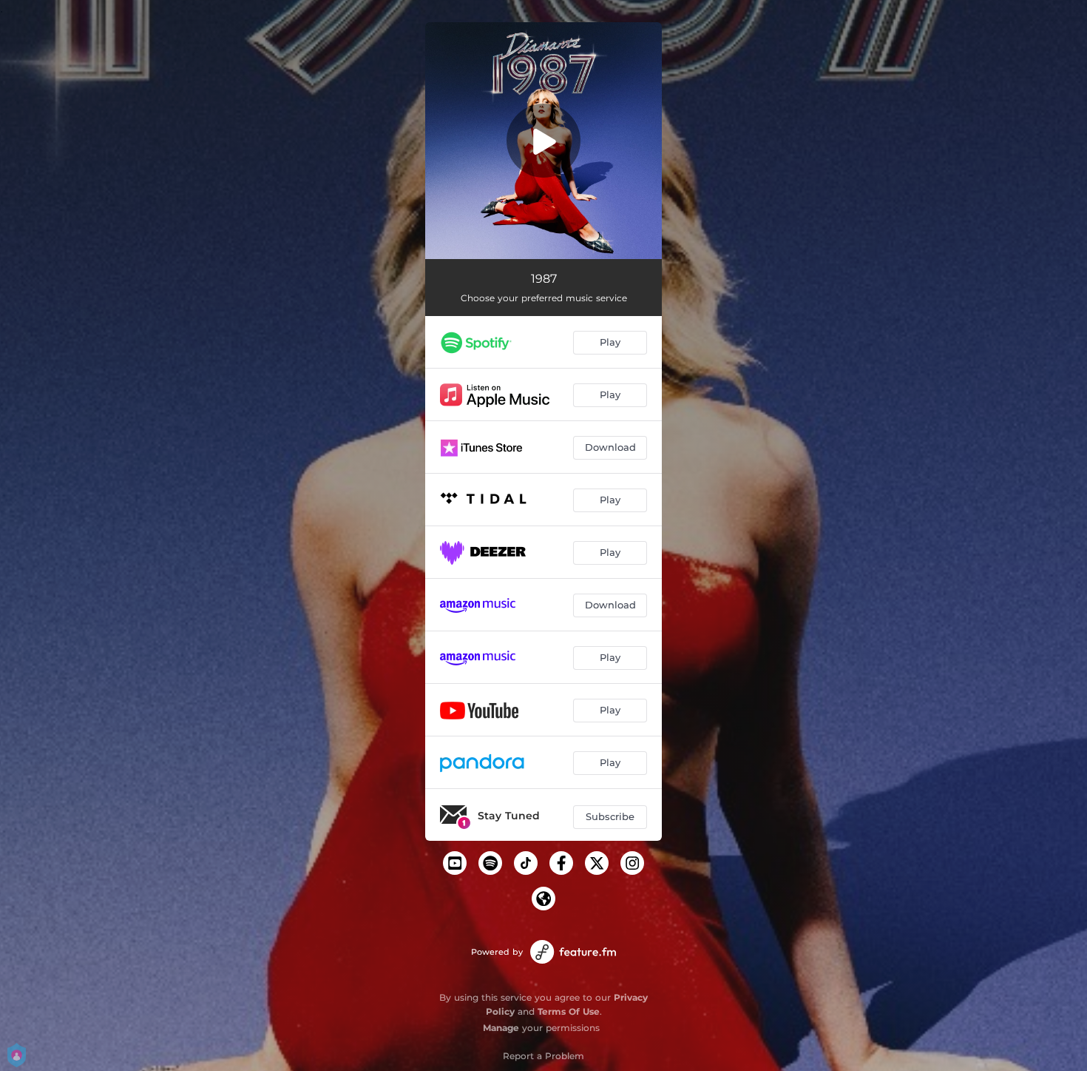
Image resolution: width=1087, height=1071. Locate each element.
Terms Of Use (569, 1011)
